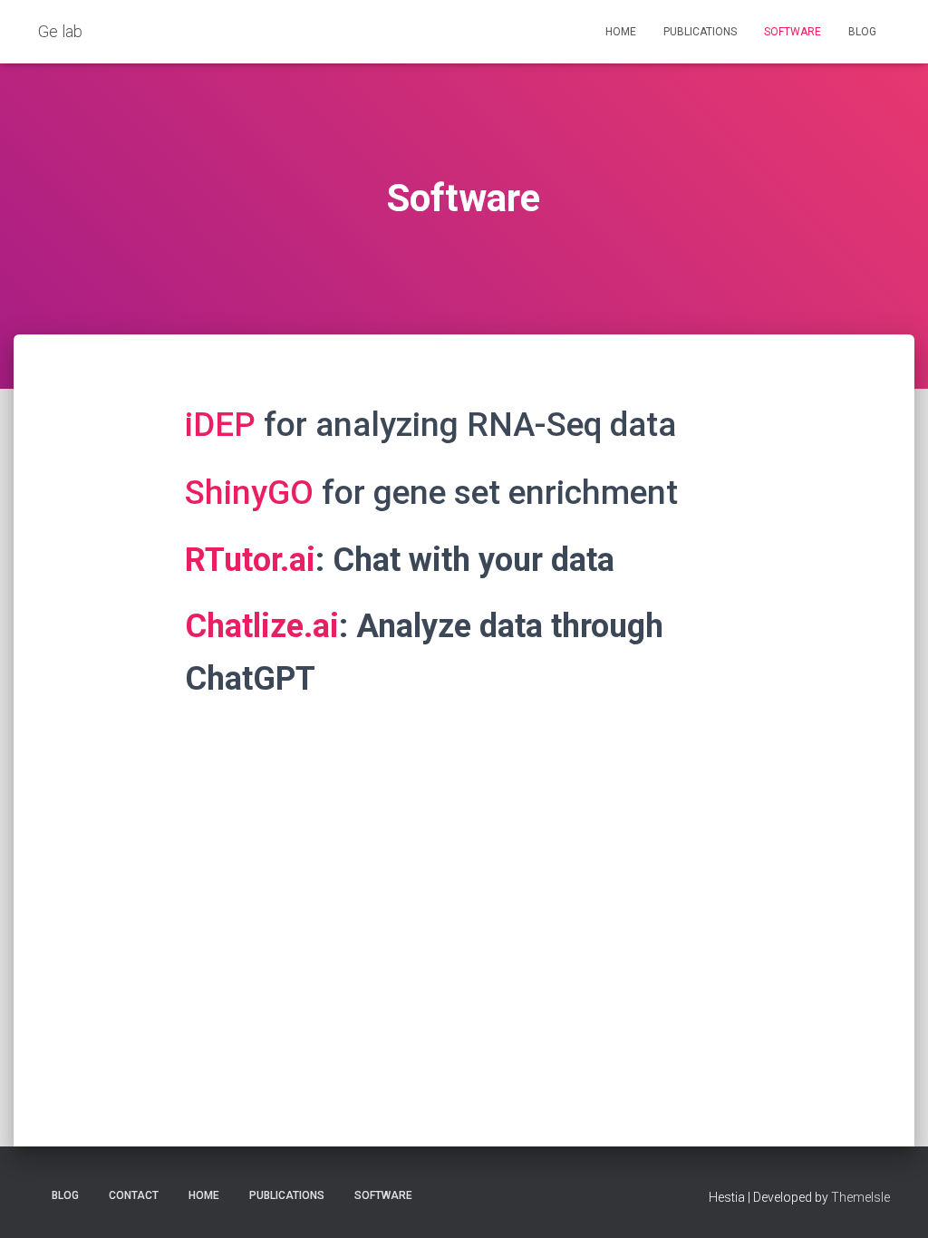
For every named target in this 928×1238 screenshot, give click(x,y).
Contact (134, 1195)
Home (620, 31)
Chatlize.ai (262, 626)
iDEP (224, 424)
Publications (700, 31)
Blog (862, 31)
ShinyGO (249, 492)
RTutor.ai (250, 560)
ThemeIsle (860, 1197)
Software (792, 31)
